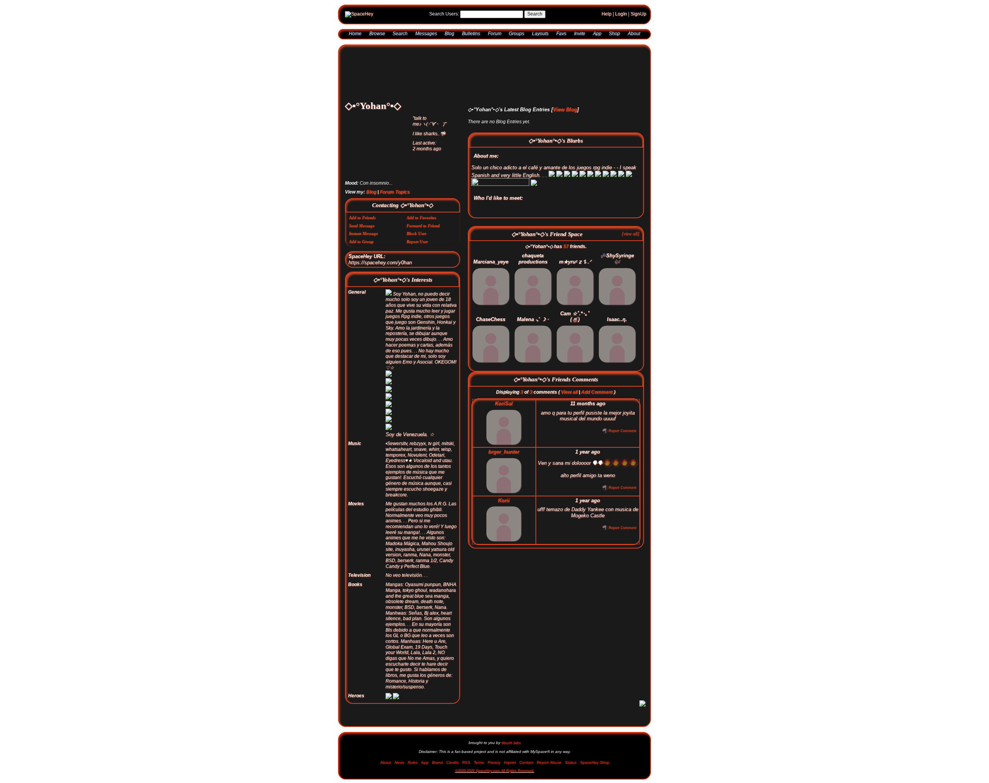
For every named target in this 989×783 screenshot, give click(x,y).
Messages (426, 36)
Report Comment (621, 436)
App (597, 36)
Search (534, 16)
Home (355, 36)
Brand (437, 765)
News (399, 765)
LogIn (621, 16)
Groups (516, 36)
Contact (526, 765)
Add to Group (361, 247)
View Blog (565, 115)
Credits (452, 765)
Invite (579, 36)
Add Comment (597, 397)
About (634, 36)
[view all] (630, 238)
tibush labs (511, 745)
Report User (416, 247)
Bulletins (471, 36)
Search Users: (444, 16)
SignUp (638, 16)
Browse (377, 36)
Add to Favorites (420, 223)
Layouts (540, 36)
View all (569, 397)
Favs (561, 36)
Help (607, 16)
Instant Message (363, 238)
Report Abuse (549, 765)
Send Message (361, 231)
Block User (415, 238)
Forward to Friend (422, 231)
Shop (614, 36)
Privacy (494, 765)
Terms (479, 765)
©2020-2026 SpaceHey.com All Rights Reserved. (494, 773)
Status (570, 765)
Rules (413, 765)
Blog (449, 36)
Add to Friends (362, 223)
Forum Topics (395, 197)
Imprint (510, 765)
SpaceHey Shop (594, 765)
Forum (494, 36)
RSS (466, 765)
